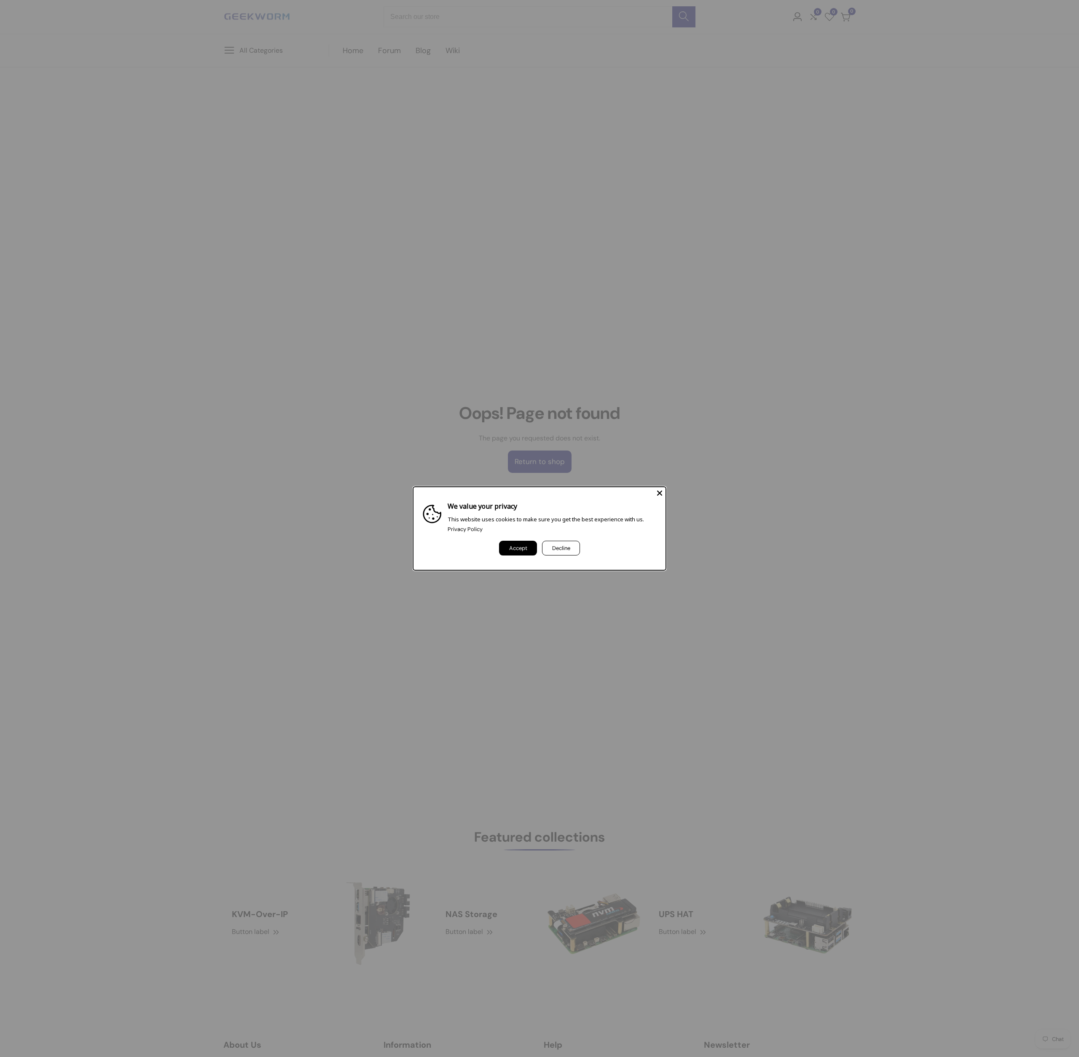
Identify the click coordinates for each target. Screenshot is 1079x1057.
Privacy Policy (465, 529)
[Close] (659, 493)
